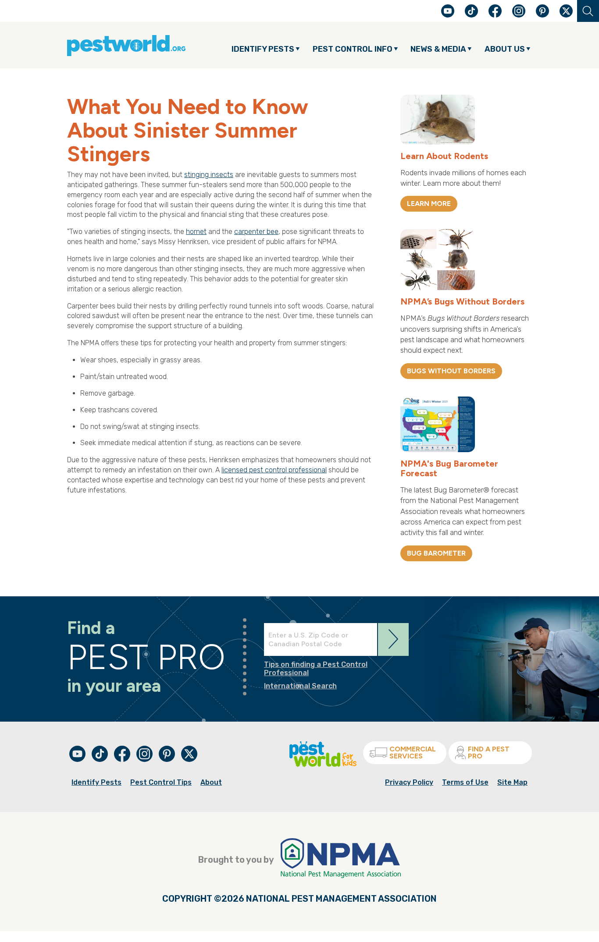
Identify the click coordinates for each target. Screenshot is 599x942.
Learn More (429, 203)
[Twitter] (566, 11)
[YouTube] (448, 15)
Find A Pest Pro (489, 752)
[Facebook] (495, 15)
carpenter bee (256, 231)
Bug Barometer (436, 553)
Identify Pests (96, 782)
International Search (300, 686)
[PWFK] (323, 765)
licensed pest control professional (274, 470)
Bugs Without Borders (451, 371)
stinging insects (208, 174)
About (211, 782)
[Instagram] (518, 11)
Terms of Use (465, 782)
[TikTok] (472, 15)
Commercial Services (412, 752)
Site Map (512, 782)
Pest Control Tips (161, 782)
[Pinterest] (543, 15)
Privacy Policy (409, 782)
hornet (196, 231)
